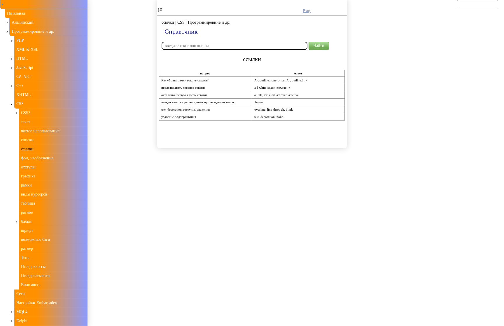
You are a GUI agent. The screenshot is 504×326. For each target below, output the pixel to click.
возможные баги (35, 239)
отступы (28, 167)
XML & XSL (27, 49)
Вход (307, 11)
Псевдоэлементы (35, 275)
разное (27, 212)
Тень (25, 257)
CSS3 (25, 113)
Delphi (21, 321)
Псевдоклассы (33, 266)
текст (25, 122)
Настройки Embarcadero (37, 303)
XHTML (23, 95)
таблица (28, 203)
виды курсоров (34, 194)
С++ (20, 85)
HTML (22, 58)
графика (28, 176)
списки (27, 140)
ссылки (27, 149)
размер (27, 248)
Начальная (16, 13)
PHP (20, 40)
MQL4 (21, 312)
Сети (20, 294)
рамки (26, 185)
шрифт (27, 230)
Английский (23, 22)
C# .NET (24, 76)
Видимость (30, 285)
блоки (26, 221)
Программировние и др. (33, 31)
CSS (20, 104)
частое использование (40, 131)
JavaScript (24, 67)
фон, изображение (37, 158)
